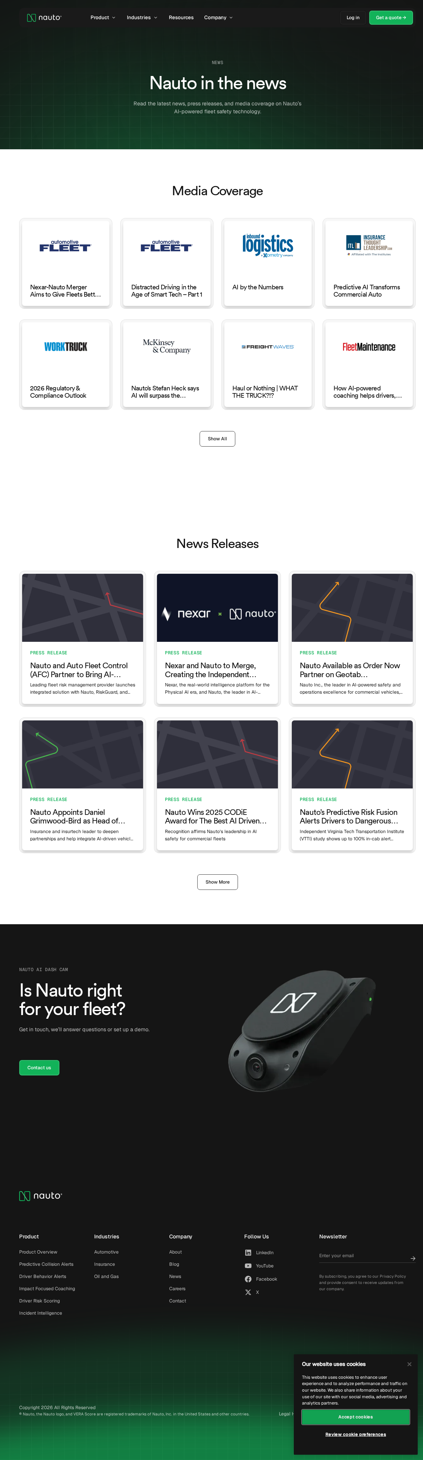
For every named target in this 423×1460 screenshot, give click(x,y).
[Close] (409, 1364)
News (175, 1276)
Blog (174, 1264)
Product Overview (38, 1252)
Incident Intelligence (40, 1313)
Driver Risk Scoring (39, 1301)
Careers (177, 1289)
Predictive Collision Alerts (46, 1264)
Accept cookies (355, 1417)
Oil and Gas (106, 1276)
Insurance (104, 1264)
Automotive (106, 1252)
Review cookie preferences (356, 1434)
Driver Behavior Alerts (42, 1276)
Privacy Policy (393, 1276)
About (175, 1252)
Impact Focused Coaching (47, 1289)
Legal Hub (289, 1414)
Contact (177, 1301)
